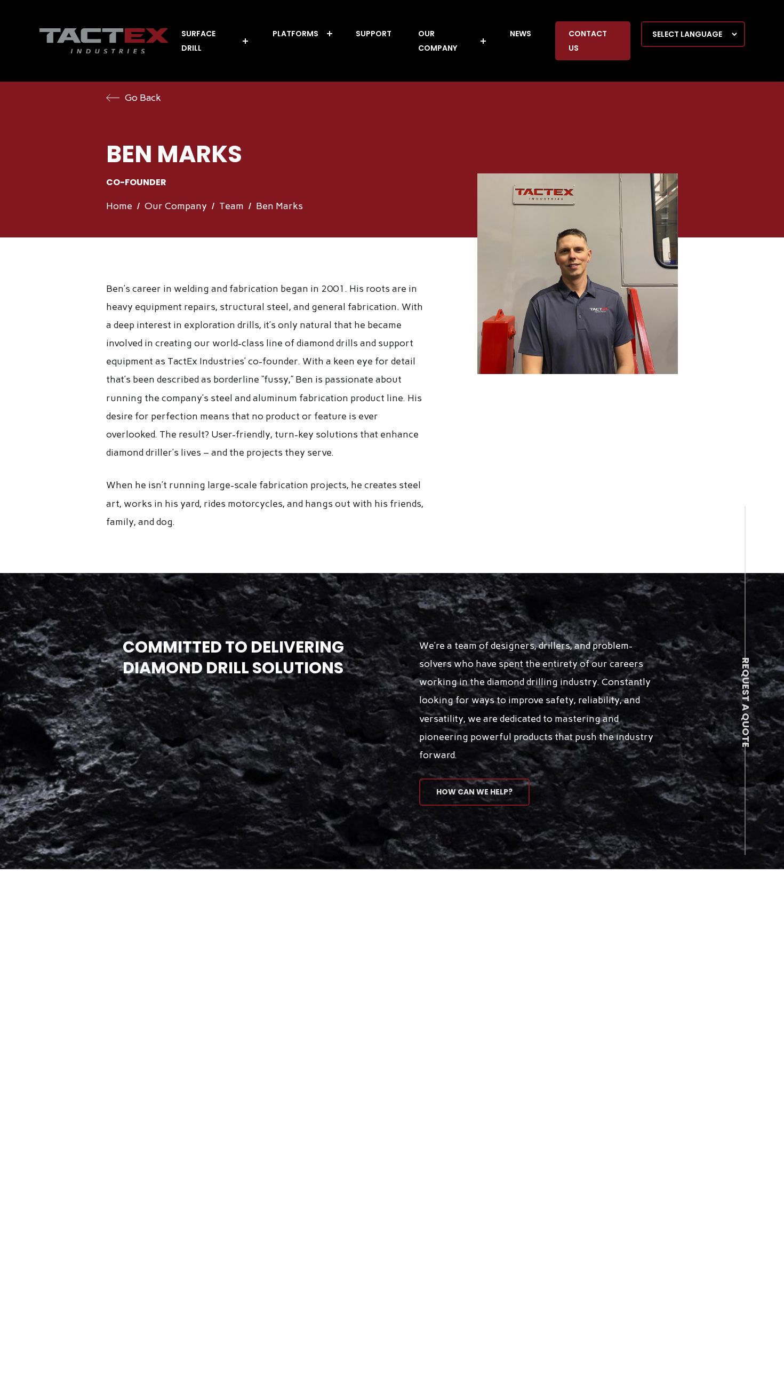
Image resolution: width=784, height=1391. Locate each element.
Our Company (437, 40)
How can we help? (474, 791)
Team (231, 206)
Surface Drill (198, 40)
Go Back (143, 98)
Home (119, 206)
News (520, 33)
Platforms (295, 33)
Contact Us (588, 40)
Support (373, 33)
